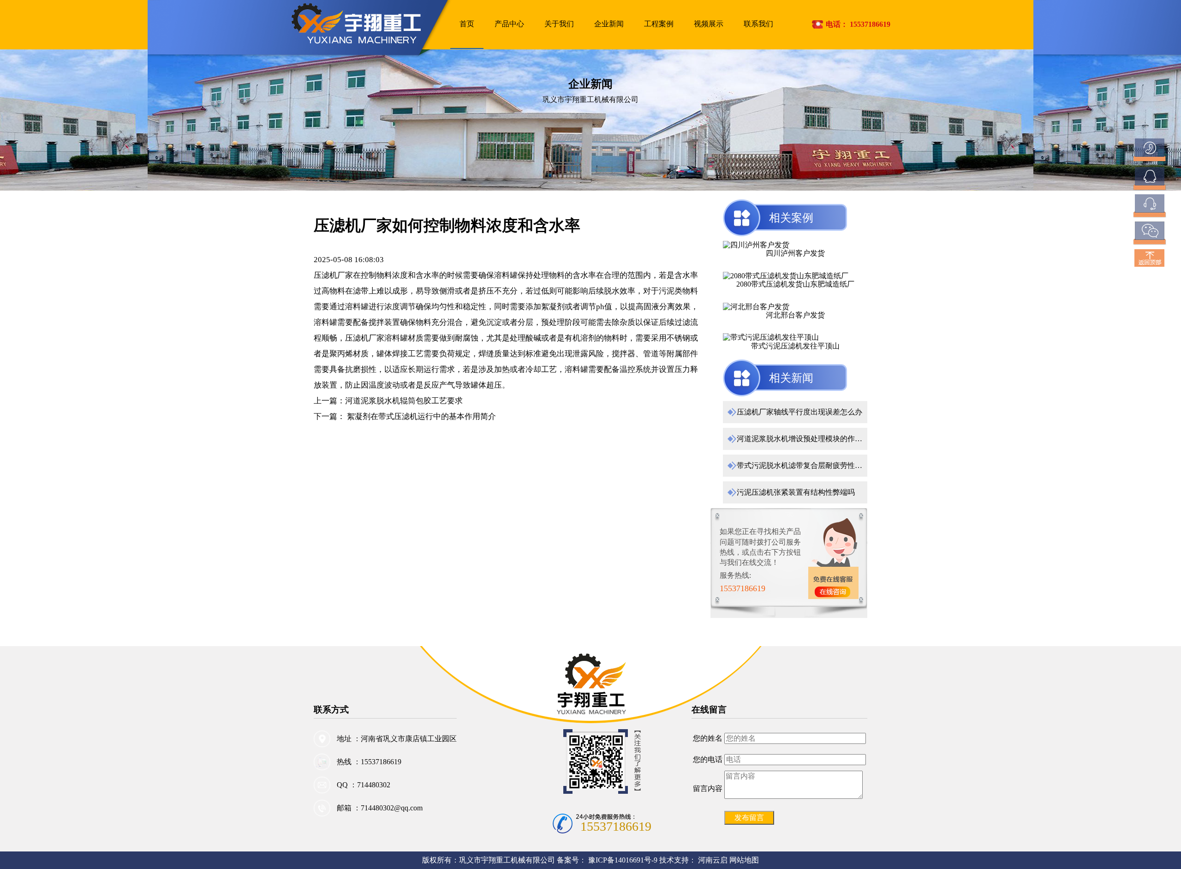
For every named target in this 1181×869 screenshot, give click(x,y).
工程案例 (659, 24)
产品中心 (509, 24)
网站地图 (744, 860)
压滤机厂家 (333, 275)
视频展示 (708, 24)
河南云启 (713, 860)
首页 (466, 24)
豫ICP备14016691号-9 (623, 860)
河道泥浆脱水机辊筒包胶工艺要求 (404, 400)
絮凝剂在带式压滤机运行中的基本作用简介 (420, 416)
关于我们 (559, 24)
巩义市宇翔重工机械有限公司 (507, 860)
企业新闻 (609, 24)
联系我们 (758, 24)
